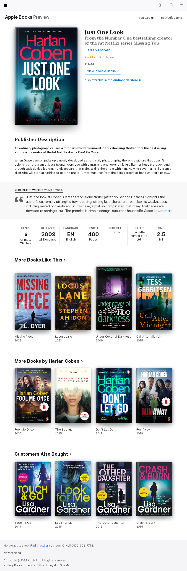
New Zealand (12, 553)
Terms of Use (35, 565)
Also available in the (111, 80)
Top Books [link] (146, 17)
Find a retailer (39, 545)
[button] (159, 5)
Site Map (65, 565)
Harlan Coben (98, 50)
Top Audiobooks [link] (170, 17)
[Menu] (181, 5)
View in (101, 71)
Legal (52, 565)
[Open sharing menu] (171, 71)
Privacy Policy (13, 565)
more (168, 211)
